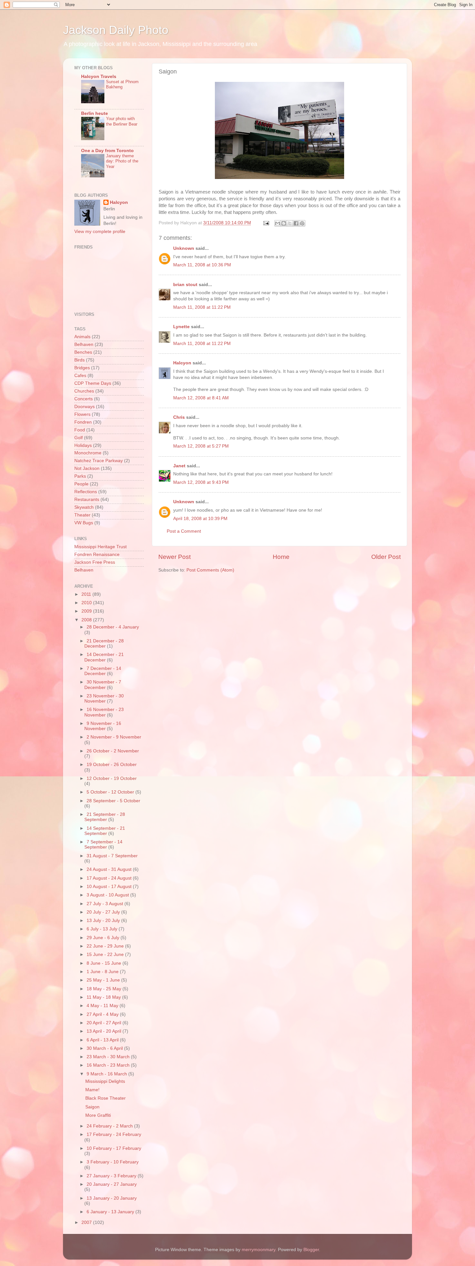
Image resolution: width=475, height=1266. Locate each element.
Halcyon (182, 363)
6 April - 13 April (103, 1040)
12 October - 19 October (112, 778)
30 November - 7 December (102, 685)
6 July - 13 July (103, 929)
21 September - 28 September (104, 817)
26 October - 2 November (113, 751)
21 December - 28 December (104, 644)
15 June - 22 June (106, 954)
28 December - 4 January (113, 627)
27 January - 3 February (112, 1175)
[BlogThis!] (283, 223)
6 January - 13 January (111, 1211)
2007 (87, 1222)
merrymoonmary (258, 1249)
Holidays (83, 445)
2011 (86, 594)
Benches (83, 352)
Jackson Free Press (94, 562)
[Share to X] (290, 223)
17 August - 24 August (110, 878)
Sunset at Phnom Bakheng (122, 84)
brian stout (185, 284)
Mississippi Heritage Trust (100, 546)
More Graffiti (98, 1115)
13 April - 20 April (104, 1031)
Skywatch (84, 507)
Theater (82, 515)
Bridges (82, 367)
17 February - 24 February (114, 1134)
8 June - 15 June (104, 963)
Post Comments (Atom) (210, 570)
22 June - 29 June (106, 946)
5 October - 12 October (111, 792)
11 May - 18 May (104, 997)
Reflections (85, 491)
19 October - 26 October (112, 764)
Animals (82, 336)
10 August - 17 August (110, 886)
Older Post (386, 556)
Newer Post (174, 556)
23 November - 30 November (104, 699)
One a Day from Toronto (107, 150)
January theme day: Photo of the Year (122, 161)
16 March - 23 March (109, 1065)
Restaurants (86, 499)
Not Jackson (87, 468)
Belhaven (83, 344)
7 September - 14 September (103, 844)
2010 (87, 602)
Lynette (181, 326)
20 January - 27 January (112, 1184)
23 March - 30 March (109, 1056)
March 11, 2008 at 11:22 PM (202, 307)
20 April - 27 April (104, 1022)
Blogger (311, 1249)
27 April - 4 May (103, 1014)
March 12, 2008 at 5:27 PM (201, 446)
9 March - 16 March (107, 1074)
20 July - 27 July (104, 912)
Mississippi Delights (105, 1081)
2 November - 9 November (114, 737)
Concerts (83, 398)
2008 (87, 619)
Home (281, 556)
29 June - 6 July (104, 937)
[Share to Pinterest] (302, 223)
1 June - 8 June (103, 971)
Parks (80, 476)
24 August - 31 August (110, 869)
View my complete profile (99, 231)
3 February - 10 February (113, 1162)
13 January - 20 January (112, 1198)
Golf (78, 437)
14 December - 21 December (104, 657)
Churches (84, 391)
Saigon (92, 1107)
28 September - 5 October (113, 800)
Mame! (92, 1089)
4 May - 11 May (103, 1005)
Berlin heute (94, 113)
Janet (179, 465)
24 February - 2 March (110, 1126)
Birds (79, 360)
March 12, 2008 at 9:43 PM (201, 482)
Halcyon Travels (98, 76)
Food (79, 430)
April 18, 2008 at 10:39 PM (200, 518)
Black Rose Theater (105, 1098)
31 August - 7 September (112, 855)
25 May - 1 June (104, 980)
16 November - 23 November (104, 712)
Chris (179, 417)
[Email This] (277, 223)
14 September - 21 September (104, 831)
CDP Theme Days (92, 383)
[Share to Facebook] (296, 223)
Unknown (183, 248)
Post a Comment (184, 531)
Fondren (83, 422)
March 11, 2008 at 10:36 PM (202, 264)
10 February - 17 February (114, 1148)
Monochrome (87, 452)
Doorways (84, 406)
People (81, 484)
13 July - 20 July (104, 920)
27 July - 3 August (105, 903)
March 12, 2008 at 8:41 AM (201, 397)
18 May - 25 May (104, 988)
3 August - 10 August (108, 895)
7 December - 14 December (102, 671)
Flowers (82, 414)
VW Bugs (83, 522)
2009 (87, 611)
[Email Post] (265, 222)
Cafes (80, 375)
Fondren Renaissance (97, 554)
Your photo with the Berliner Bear (121, 121)
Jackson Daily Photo (115, 30)
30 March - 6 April (105, 1048)
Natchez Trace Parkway (98, 460)
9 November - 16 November (102, 726)
